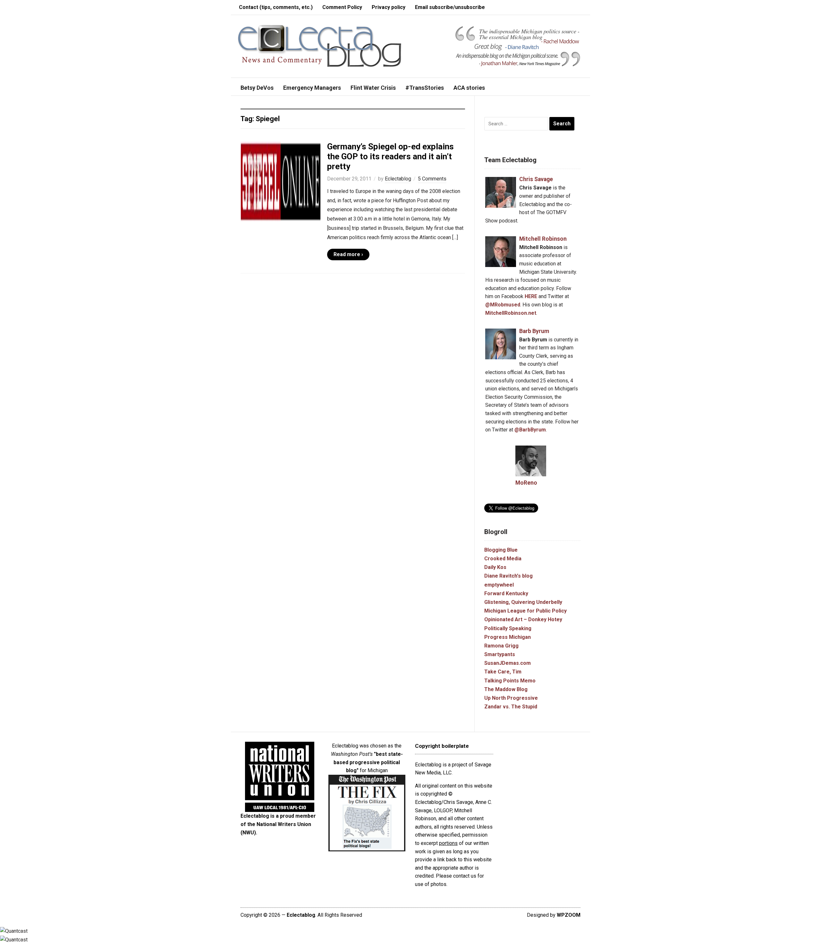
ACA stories (469, 87)
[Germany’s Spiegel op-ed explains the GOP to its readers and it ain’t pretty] (281, 181)
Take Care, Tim (502, 672)
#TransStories (424, 87)
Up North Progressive (511, 698)
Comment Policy (342, 7)
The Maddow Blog (506, 689)
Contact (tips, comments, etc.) (276, 7)
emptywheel (499, 585)
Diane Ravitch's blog (508, 576)
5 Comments (432, 179)
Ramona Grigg (501, 646)
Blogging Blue (501, 550)
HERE (531, 296)
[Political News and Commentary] (319, 46)
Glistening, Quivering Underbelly (523, 602)
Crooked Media (502, 558)
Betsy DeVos (257, 87)
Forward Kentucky (506, 593)
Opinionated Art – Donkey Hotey (523, 619)
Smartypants (499, 654)
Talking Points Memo (510, 681)
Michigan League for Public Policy (525, 611)
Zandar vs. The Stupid (510, 707)
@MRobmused (502, 305)
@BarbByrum (530, 430)
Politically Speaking (507, 628)
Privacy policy (388, 7)
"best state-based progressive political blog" (368, 762)
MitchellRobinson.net (510, 313)
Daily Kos (495, 567)
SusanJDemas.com (507, 663)
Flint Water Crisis (373, 87)
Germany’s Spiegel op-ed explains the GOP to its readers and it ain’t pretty (390, 156)
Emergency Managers (312, 87)
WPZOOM (568, 915)
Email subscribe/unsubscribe (450, 7)
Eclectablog (398, 179)
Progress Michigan (507, 637)
